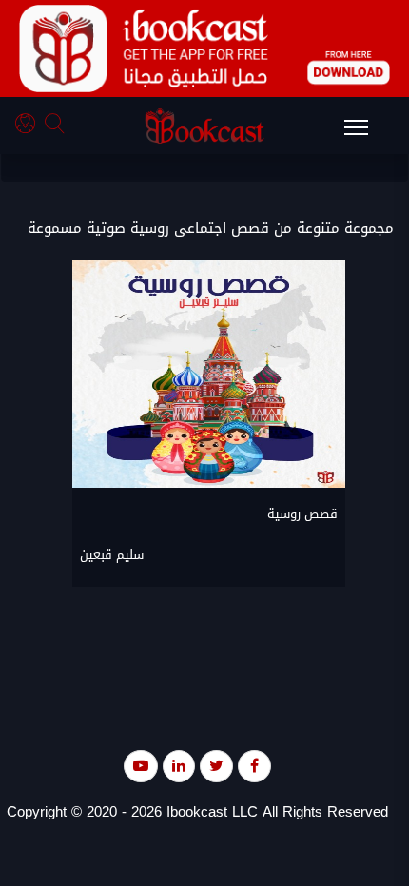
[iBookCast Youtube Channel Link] (140, 765)
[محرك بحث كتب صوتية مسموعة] (57, 126)
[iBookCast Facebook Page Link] (254, 765)
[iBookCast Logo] (204, 125)
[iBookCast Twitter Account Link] (216, 765)
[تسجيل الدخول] (30, 126)
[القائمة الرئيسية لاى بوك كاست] (365, 133)
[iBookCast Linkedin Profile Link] (178, 765)
